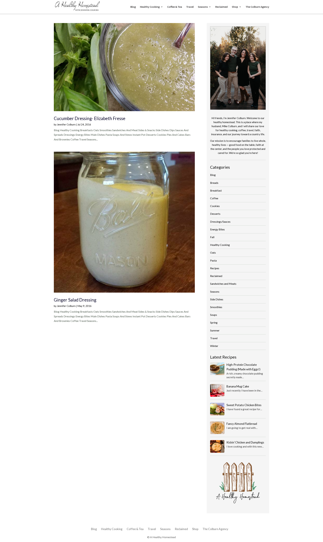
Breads (214, 182)
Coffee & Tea (174, 7)
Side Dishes (216, 299)
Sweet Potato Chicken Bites (243, 405)
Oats (213, 252)
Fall (212, 237)
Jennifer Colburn (66, 124)
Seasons (203, 7)
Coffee (214, 198)
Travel (190, 7)
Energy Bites (217, 229)
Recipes (214, 268)
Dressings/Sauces (220, 221)
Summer (215, 330)
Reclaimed (221, 7)
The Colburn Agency (257, 7)
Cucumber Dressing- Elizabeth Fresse (89, 118)
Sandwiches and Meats (223, 283)
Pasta (213, 260)
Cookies (215, 206)
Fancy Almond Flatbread (241, 423)
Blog (133, 7)
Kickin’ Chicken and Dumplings (245, 442)
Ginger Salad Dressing (75, 300)
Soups (213, 314)
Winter (214, 345)
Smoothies (216, 307)
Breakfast (216, 190)
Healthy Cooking (150, 7)
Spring (214, 322)
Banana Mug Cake (237, 386)
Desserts (215, 213)
